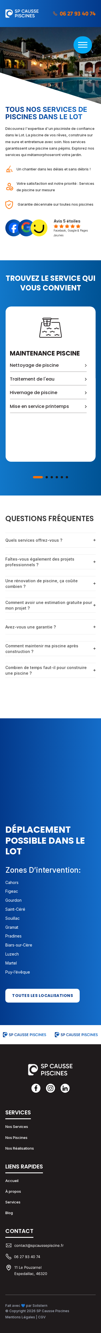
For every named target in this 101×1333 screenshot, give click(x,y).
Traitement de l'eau (32, 379)
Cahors (12, 882)
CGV (42, 1317)
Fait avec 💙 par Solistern (26, 1305)
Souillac (12, 918)
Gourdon (13, 900)
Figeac (11, 891)
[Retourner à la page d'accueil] (50, 1069)
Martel (11, 963)
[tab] (38, 477)
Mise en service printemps (39, 406)
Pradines (13, 936)
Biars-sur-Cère (18, 945)
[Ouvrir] (83, 45)
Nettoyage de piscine (34, 365)
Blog (9, 1212)
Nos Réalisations (19, 1148)
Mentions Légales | (21, 1317)
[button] (50, 540)
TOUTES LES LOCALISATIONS (42, 995)
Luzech (12, 954)
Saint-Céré (15, 909)
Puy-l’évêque (17, 972)
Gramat (11, 927)
